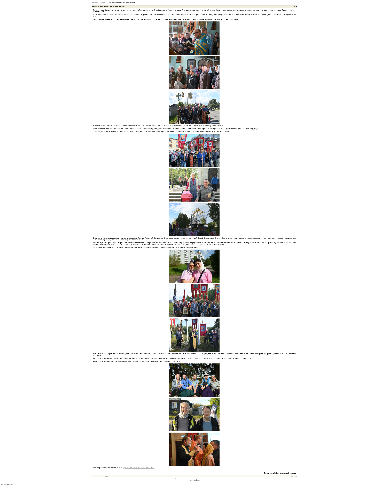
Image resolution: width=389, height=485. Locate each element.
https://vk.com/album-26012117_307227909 (138, 468)
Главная (94, 2)
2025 (98, 2)
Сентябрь (103, 2)
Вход (198, 480)
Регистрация (193, 480)
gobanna (106, 476)
